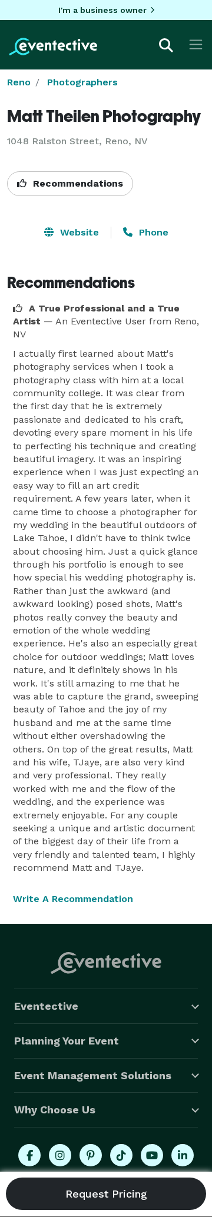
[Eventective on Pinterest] (91, 1155)
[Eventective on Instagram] (60, 1155)
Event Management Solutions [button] (92, 1075)
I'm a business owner (102, 10)
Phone (152, 232)
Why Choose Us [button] (54, 1109)
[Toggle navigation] (196, 44)
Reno (19, 82)
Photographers (82, 82)
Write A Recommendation (73, 898)
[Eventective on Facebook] (29, 1155)
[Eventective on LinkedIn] (182, 1155)
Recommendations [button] (76, 183)
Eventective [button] (46, 1006)
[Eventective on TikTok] (121, 1155)
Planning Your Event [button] (66, 1040)
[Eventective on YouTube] (152, 1155)
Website (78, 232)
